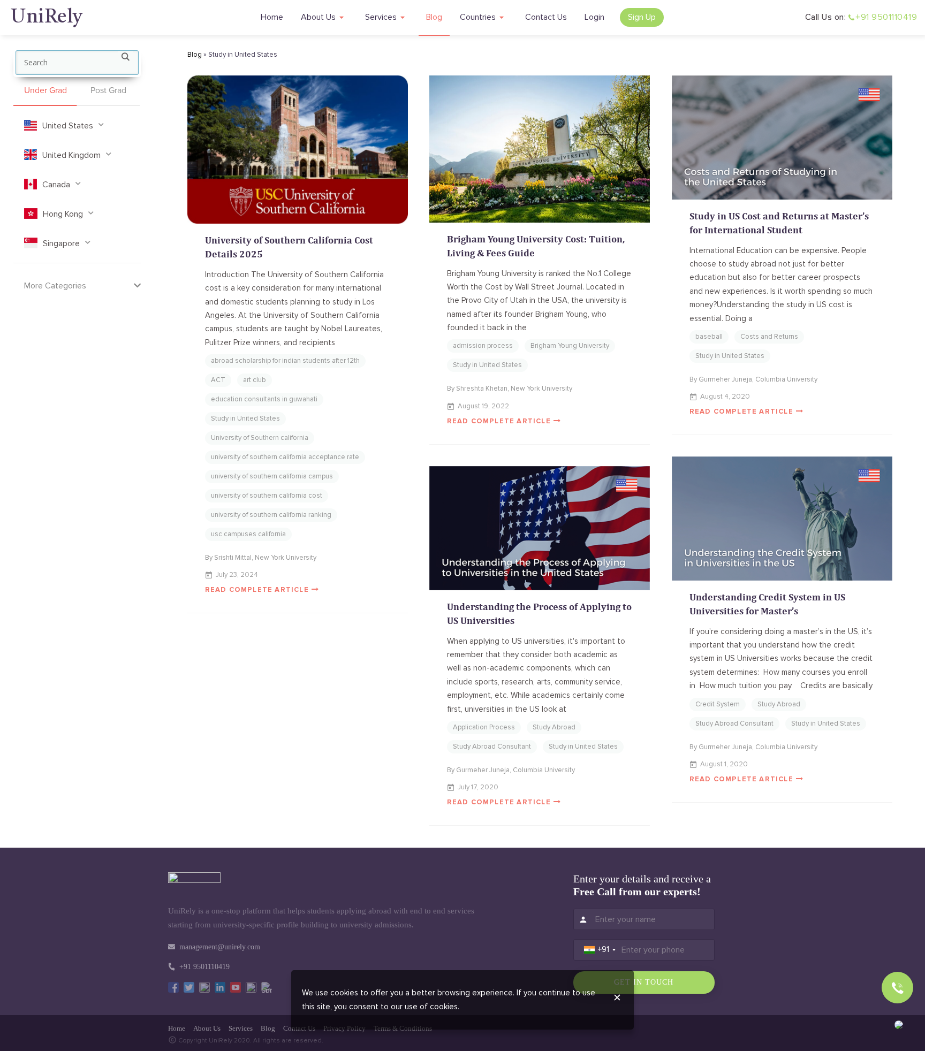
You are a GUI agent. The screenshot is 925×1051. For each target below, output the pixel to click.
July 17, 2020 (478, 787)
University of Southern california (259, 437)
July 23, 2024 (237, 574)
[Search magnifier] (125, 58)
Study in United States (245, 418)
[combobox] (600, 950)
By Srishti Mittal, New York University (260, 557)
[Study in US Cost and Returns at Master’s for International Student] (782, 137)
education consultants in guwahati (264, 399)
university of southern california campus (272, 476)
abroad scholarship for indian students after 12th (285, 360)
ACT (218, 380)
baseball (709, 336)
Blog (194, 54)
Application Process (484, 727)
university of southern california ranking (271, 515)
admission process (483, 345)
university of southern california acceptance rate (285, 457)
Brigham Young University (569, 345)
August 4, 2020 (725, 396)
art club (254, 380)
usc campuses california (248, 534)
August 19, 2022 (483, 406)
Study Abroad (778, 704)
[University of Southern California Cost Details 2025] (297, 149)
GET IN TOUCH (643, 982)
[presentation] (45, 91)
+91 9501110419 (886, 17)
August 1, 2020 (724, 764)
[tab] (45, 91)
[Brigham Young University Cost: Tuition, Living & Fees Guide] (539, 149)
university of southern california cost (266, 495)
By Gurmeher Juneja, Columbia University (753, 379)
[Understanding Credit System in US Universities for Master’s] (782, 518)
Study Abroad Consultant (734, 723)
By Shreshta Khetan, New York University (509, 388)
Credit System (717, 704)
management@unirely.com (219, 947)
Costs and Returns (769, 336)
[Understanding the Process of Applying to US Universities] (539, 528)
